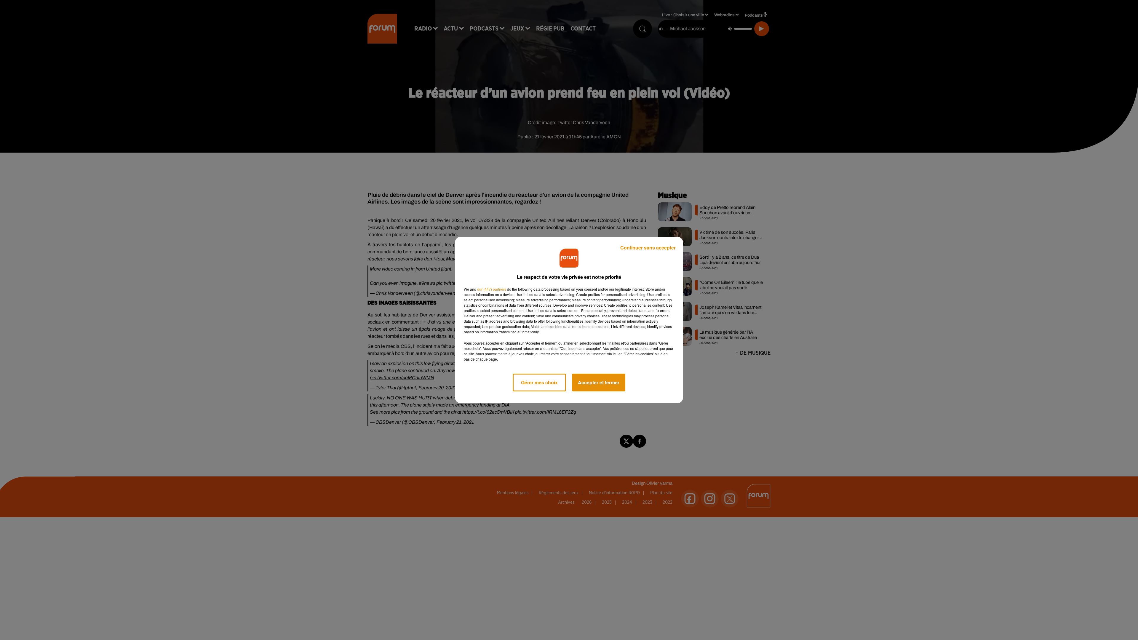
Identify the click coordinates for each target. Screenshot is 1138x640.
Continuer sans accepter (648, 247)
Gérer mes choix (539, 382)
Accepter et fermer (598, 382)
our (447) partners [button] (491, 289)
